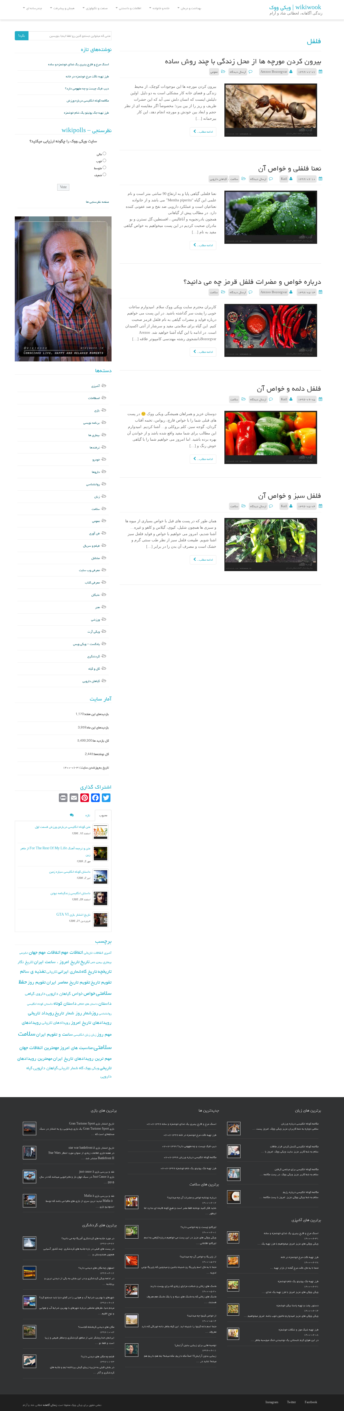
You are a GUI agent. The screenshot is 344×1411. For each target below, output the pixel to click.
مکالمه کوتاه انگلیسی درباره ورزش (88, 100)
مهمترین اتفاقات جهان (39, 1047)
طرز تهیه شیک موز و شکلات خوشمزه (298, 1329)
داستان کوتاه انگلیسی (40, 1004)
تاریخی (51, 971)
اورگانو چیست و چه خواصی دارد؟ (198, 1227)
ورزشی (95, 619)
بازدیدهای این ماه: (97, 727)
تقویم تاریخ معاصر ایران (68, 982)
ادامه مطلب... (204, 132)
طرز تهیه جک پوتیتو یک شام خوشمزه (86, 113)
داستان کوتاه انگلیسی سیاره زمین (69, 872)
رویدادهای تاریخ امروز (91, 1022)
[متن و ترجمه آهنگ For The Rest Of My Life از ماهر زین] (100, 853)
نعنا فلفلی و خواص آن (289, 168)
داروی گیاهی (35, 994)
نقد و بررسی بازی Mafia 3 (99, 1196)
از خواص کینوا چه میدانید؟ (201, 1315)
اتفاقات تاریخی (93, 952)
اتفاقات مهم (72, 952)
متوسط (98, 168)
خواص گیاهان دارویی (64, 993)
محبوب (103, 815)
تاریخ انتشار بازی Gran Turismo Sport (91, 1123)
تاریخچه (105, 971)
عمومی (214, 72)
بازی (97, 410)
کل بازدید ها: (100, 741)
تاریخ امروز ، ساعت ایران (57, 961)
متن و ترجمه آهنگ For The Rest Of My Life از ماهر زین (55, 851)
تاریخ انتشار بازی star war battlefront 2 (91, 1148)
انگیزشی (23, 953)
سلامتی (103, 1047)
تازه (87, 815)
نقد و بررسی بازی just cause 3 (96, 1171)
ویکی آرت (94, 632)
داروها (96, 472)
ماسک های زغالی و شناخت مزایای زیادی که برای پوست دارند (183, 1286)
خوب (99, 161)
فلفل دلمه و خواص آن (289, 388)
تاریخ (84, 961)
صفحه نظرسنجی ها (97, 202)
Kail (284, 179)
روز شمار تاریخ (68, 1013)
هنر (97, 607)
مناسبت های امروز (76, 1047)
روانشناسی (93, 484)
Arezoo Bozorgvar (273, 72)
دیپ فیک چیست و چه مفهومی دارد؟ (87, 88)
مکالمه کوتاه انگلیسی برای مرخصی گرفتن (296, 1169)
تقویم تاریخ (101, 982)
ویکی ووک (91, 1068)
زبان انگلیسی (82, 1035)
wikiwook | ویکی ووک (295, 7)
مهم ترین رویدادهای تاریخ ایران (82, 1058)
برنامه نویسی (91, 423)
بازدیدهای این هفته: (96, 714)
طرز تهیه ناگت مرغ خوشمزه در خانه (87, 76)
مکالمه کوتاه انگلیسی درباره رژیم (300, 1192)
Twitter (291, 1402)
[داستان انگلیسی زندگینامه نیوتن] (100, 898)
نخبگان (95, 595)
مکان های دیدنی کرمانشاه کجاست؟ (96, 1327)
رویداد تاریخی (41, 1013)
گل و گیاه (94, 669)
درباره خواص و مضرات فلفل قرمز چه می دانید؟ (252, 281)
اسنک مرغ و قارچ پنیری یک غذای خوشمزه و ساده (78, 64)
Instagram (272, 1402)
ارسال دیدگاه (238, 72)
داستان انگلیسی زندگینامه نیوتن (70, 893)
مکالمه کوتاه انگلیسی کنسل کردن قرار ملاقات (294, 1146)
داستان (105, 1003)
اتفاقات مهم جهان (44, 952)
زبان (97, 497)
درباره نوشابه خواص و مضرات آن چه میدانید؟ (191, 1197)
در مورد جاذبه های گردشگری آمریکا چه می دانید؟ (88, 1238)
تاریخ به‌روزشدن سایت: (94, 767)
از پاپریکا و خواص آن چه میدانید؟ (198, 1256)
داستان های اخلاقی (87, 1004)
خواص (89, 993)
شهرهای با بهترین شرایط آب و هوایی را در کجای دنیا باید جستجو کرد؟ (76, 1297)
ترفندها (95, 447)
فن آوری (94, 533)
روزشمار (90, 1013)
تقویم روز (37, 982)
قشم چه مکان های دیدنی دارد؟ (97, 1356)
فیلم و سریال (91, 546)
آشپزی (95, 386)
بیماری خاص (96, 962)
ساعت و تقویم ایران (54, 1034)
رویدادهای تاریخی (56, 1022)
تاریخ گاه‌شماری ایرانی (77, 971)
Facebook (311, 1402)
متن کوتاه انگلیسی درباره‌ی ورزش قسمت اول (62, 827)
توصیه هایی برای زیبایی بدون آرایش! (195, 1345)
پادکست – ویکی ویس (86, 644)
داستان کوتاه (65, 1003)
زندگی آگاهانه (50, 1405)
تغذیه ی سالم (33, 971)
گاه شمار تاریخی (71, 1068)
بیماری (107, 962)
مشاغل (95, 558)
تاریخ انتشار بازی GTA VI (73, 915)
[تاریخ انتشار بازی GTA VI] (100, 920)
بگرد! (21, 35)
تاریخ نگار (25, 962)
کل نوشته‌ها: (101, 754)
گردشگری (93, 656)
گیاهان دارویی (218, 179)
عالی (99, 154)
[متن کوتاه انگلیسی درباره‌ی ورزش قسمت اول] (100, 832)
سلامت (234, 179)
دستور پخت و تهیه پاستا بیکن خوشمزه (297, 1305)
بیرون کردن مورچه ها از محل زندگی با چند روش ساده (243, 61)
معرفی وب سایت (89, 570)
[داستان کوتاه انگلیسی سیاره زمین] (100, 877)
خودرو (96, 459)
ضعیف (98, 175)
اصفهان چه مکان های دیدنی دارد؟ (96, 1268)
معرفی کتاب (92, 582)
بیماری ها (94, 435)
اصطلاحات (94, 398)
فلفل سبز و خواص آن (289, 495)
